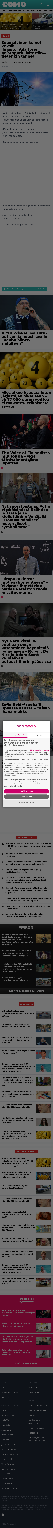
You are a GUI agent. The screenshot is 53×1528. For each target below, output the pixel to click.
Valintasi (39, 735)
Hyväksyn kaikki (26, 791)
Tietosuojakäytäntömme (26, 802)
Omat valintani (26, 797)
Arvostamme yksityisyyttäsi (15, 735)
